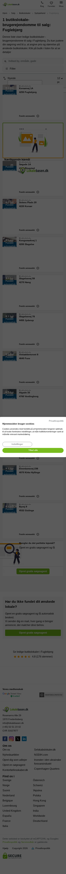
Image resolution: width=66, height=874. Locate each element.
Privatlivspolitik (56, 421)
